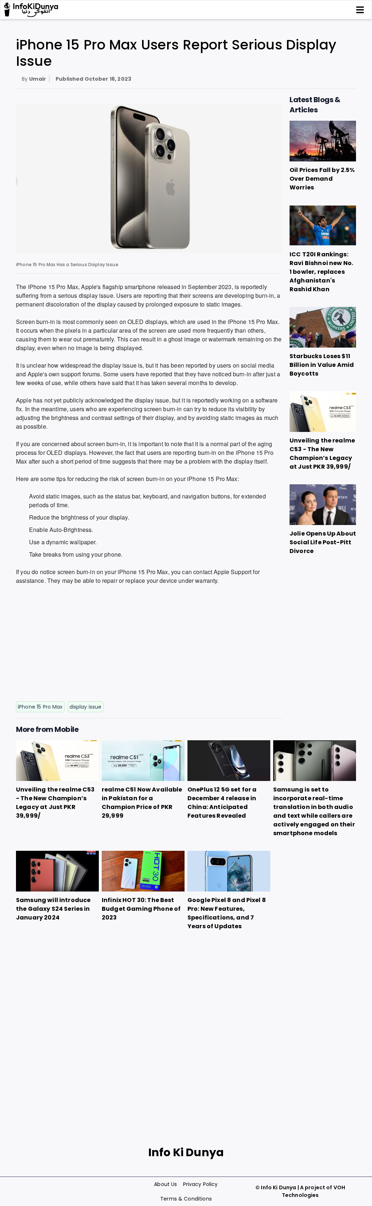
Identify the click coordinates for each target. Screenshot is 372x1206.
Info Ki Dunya (278, 1187)
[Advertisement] (149, 645)
